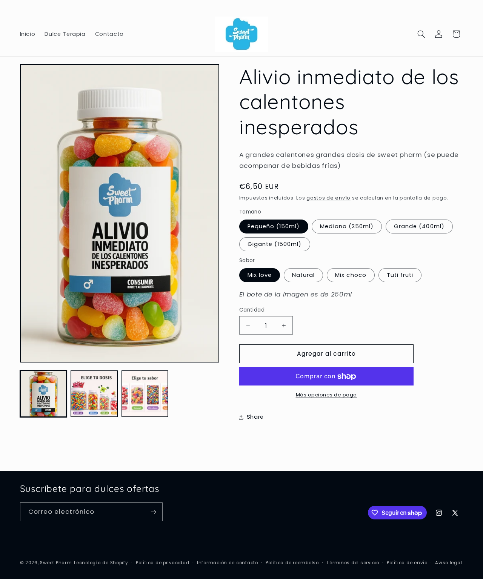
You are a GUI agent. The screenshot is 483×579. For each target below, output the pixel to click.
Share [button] (255, 417)
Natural (303, 275)
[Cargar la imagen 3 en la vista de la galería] (145, 393)
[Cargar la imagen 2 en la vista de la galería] (94, 393)
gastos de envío (328, 198)
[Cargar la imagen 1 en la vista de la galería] (43, 393)
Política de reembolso (292, 563)
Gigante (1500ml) (275, 244)
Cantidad (252, 309)
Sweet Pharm (56, 563)
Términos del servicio (352, 563)
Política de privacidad (162, 563)
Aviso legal (448, 563)
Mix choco (350, 275)
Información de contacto (227, 563)
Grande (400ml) (419, 226)
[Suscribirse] (153, 511)
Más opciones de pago (326, 395)
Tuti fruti (400, 275)
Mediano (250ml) (347, 226)
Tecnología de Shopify (100, 563)
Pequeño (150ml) (274, 226)
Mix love (260, 275)
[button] (421, 34)
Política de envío (407, 563)
